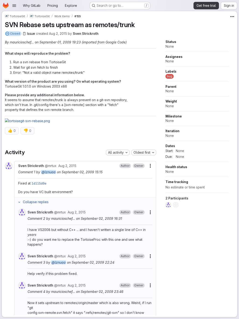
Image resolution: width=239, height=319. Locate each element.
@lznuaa (49, 172)
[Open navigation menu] (14, 5)
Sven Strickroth (85, 33)
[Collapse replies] (19, 202)
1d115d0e (39, 183)
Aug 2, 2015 (58, 33)
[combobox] (118, 152)
